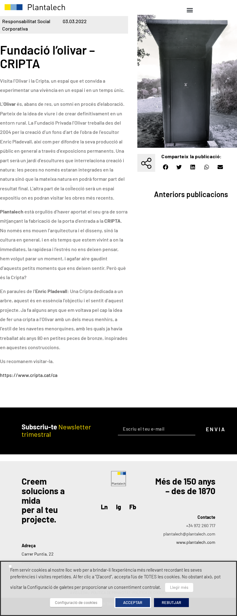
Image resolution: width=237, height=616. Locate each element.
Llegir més (179, 587)
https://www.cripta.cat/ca (29, 375)
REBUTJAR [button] (171, 602)
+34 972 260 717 (200, 525)
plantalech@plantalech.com (189, 533)
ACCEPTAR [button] (132, 602)
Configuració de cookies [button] (76, 602)
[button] (190, 10)
